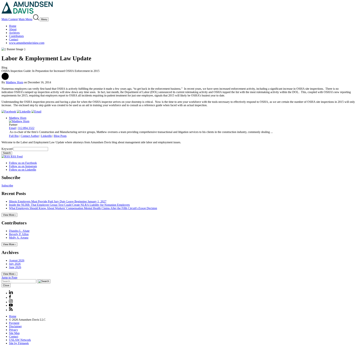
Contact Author (30, 135)
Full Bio (14, 135)
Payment (14, 323)
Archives (14, 32)
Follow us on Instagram (23, 166)
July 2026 (15, 263)
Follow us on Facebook (23, 162)
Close (6, 285)
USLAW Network (20, 339)
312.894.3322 (26, 128)
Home (12, 26)
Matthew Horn (14, 82)
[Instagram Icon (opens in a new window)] (11, 302)
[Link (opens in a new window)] (8, 111)
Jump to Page (9, 277)
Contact (13, 39)
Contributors (16, 36)
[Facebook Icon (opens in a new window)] (10, 297)
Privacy (13, 329)
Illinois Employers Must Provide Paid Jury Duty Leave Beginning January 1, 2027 (57, 201)
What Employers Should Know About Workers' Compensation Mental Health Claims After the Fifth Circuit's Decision (83, 208)
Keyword (7, 148)
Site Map (14, 333)
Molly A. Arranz (18, 237)
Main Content (9, 19)
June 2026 (15, 267)
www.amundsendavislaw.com (26, 42)
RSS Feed (16, 156)
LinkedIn (46, 135)
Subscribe (7, 185)
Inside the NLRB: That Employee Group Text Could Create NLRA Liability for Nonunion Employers (69, 204)
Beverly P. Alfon (19, 234)
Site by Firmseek (19, 343)
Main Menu (25, 19)
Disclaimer (15, 326)
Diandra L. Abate (19, 230)
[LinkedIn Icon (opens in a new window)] (11, 293)
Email (12, 128)
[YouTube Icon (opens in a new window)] (11, 305)
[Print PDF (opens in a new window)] (5, 79)
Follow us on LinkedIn (22, 169)
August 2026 (16, 260)
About (12, 29)
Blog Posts (60, 135)
